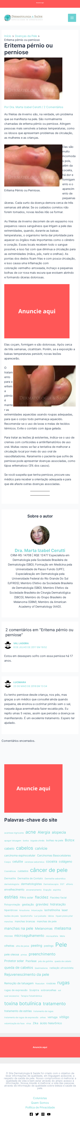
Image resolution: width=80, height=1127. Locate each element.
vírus (28, 1023)
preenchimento (42, 954)
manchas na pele (18, 928)
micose (8, 935)
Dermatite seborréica (55, 878)
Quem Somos (40, 1103)
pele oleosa (11, 954)
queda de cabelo (63, 961)
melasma (62, 928)
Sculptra (34, 990)
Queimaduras (41, 968)
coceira (51, 861)
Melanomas (44, 928)
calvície (41, 848)
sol (59, 990)
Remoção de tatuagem (19, 983)
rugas (63, 982)
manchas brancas (25, 921)
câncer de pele (49, 870)
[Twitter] (37, 1114)
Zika (35, 1023)
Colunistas (40, 1098)
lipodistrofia (26, 916)
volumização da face (14, 1023)
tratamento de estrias (18, 1011)
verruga (52, 1017)
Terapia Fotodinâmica (31, 996)
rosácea (51, 983)
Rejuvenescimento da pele (26, 974)
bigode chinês (37, 840)
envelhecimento (14, 889)
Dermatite (10, 878)
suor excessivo (11, 996)
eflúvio (69, 884)
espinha (57, 890)
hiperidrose (10, 910)
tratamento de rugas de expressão (21, 1017)
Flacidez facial (58, 897)
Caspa (7, 862)
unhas (43, 1017)
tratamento (54, 1003)
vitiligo (64, 1017)
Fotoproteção (12, 904)
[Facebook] (31, 1114)
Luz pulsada (40, 916)
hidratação (58, 904)
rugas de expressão (16, 990)
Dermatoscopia (50, 884)
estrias (11, 896)
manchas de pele (47, 921)
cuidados (23, 871)
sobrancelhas (48, 990)
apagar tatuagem (12, 840)
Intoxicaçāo (37, 910)
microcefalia (52, 936)
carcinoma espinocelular (19, 855)
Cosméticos (10, 871)
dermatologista (11, 884)
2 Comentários (53, 107)
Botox (70, 840)
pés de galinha (45, 961)
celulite (17, 861)
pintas (24, 954)
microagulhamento (29, 936)
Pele (61, 944)
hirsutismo (24, 910)
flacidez (41, 897)
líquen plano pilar (64, 916)
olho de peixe (22, 946)
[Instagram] (43, 1114)
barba (26, 840)
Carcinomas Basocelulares (54, 855)
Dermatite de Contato (30, 878)
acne (30, 832)
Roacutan (39, 983)
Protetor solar (14, 961)
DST (62, 884)
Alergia (44, 832)
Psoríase (31, 961)
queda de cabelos (18, 967)
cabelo (9, 848)
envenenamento (34, 890)
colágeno (65, 861)
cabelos (24, 848)
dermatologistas (31, 883)
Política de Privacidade (40, 1107)
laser (65, 910)
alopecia (59, 832)
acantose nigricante (14, 833)
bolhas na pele (54, 840)
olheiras (9, 945)
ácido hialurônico (51, 1023)
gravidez (42, 904)
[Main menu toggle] (72, 18)
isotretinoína (52, 910)
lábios (51, 916)
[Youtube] (48, 1114)
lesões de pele (11, 916)
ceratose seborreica (34, 862)
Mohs (62, 936)
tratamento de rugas (43, 1011)
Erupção (47, 890)
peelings (49, 945)
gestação (28, 904)
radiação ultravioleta (61, 967)
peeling (36, 945)
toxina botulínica (22, 1003)
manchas (8, 921)
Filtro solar (26, 897)
